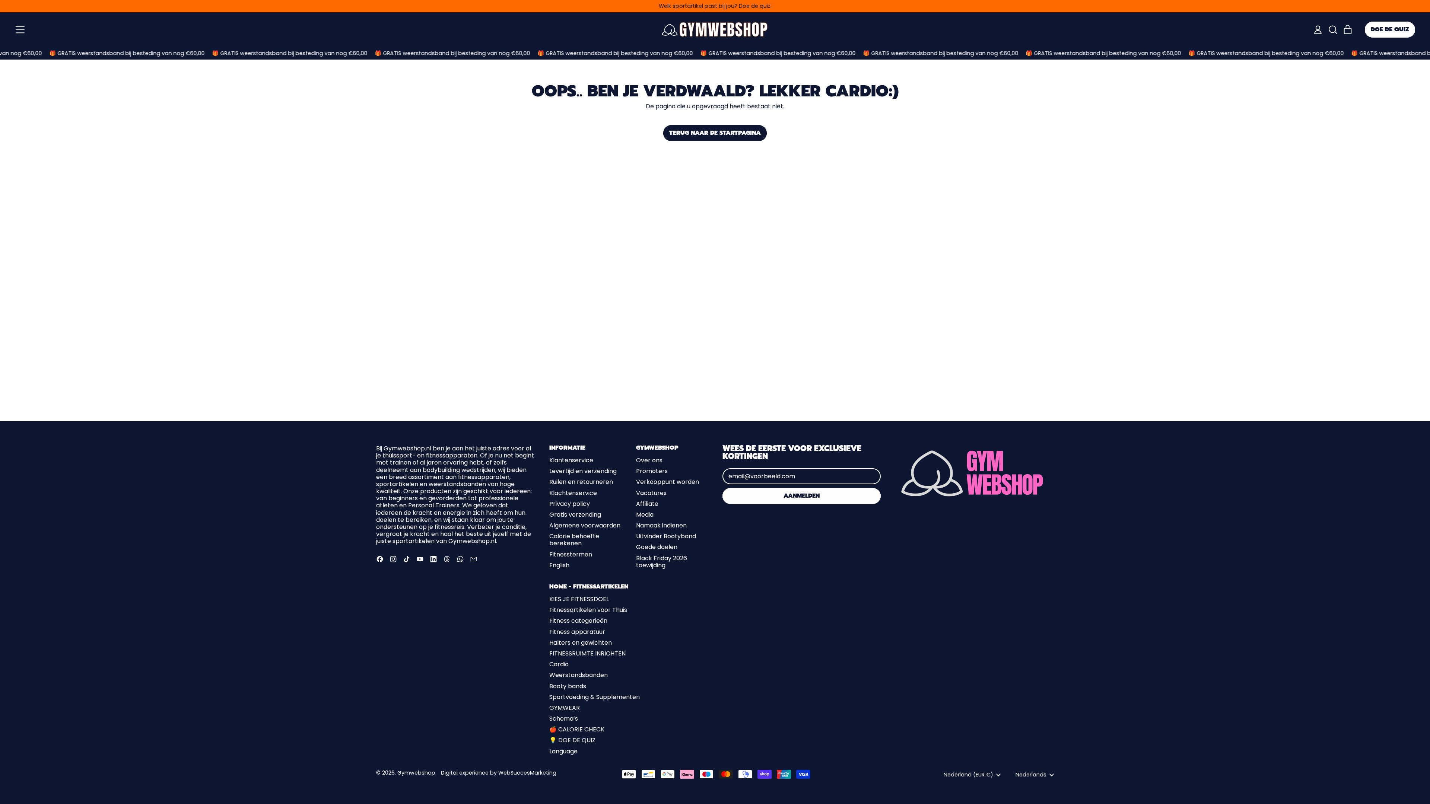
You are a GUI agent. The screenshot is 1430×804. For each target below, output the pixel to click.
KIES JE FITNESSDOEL (579, 599)
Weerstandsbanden (578, 675)
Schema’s (563, 718)
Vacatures (651, 493)
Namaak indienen (661, 525)
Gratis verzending (575, 514)
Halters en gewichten (580, 642)
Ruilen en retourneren (581, 482)
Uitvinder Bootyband (666, 536)
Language (563, 751)
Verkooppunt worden (667, 482)
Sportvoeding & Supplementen (594, 697)
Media (645, 514)
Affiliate (647, 504)
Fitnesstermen (570, 554)
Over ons (649, 460)
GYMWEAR (564, 708)
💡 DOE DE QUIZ (572, 740)
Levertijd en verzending (583, 471)
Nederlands (1031, 774)
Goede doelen (656, 547)
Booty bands (567, 686)
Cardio (559, 664)
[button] (1333, 30)
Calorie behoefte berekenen (574, 540)
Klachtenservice (573, 493)
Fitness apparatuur (577, 632)
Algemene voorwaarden (584, 525)
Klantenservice (571, 460)
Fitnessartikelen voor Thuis (588, 610)
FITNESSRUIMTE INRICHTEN (587, 653)
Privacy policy (569, 504)
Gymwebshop (416, 772)
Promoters (652, 471)
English (559, 565)
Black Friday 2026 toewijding (661, 562)
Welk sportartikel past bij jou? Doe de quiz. (715, 6)
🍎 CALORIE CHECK (576, 729)
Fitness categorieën (578, 620)
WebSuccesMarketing (527, 772)
